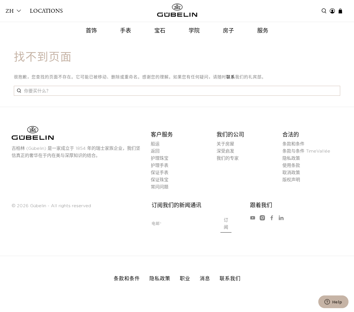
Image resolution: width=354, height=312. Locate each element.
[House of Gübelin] (177, 12)
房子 (228, 30)
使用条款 (291, 165)
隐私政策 (291, 158)
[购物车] (343, 11)
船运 (155, 144)
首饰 (91, 30)
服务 (262, 30)
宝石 (159, 30)
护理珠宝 (159, 158)
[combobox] (177, 91)
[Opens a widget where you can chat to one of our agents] (333, 302)
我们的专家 (228, 158)
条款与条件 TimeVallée (306, 151)
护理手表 (159, 165)
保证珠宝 (159, 180)
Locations (46, 10)
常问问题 (159, 187)
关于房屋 (225, 144)
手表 (125, 30)
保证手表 (159, 172)
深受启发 (225, 151)
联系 (230, 77)
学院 (194, 30)
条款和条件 (293, 144)
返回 (155, 151)
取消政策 (291, 172)
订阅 (226, 224)
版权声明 (291, 180)
